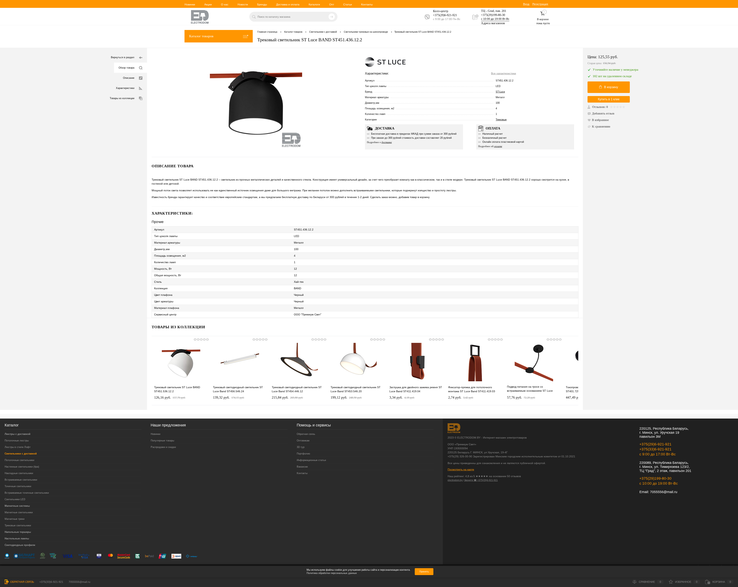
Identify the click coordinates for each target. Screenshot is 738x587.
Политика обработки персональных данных (332, 573)
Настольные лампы (17, 538)
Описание (128, 77)
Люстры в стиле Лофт (18, 447)
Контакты (367, 4)
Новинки (189, 4)
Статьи (347, 4)
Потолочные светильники (19, 460)
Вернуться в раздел (122, 57)
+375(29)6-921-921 (655, 444)
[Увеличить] (256, 102)
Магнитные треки (14, 518)
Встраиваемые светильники (21, 479)
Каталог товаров (201, 36)
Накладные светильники (19, 473)
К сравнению (601, 126)
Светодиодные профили (20, 545)
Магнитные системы (17, 505)
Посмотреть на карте (461, 469)
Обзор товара (126, 67)
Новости (243, 4)
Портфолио (303, 453)
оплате (498, 146)
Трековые (501, 119)
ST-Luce (500, 91)
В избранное (600, 120)
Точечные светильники (18, 486)
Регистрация (540, 4)
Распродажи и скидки (163, 447)
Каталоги (314, 4)
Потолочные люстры (17, 440)
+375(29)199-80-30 (493, 15)
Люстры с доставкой (17, 434)
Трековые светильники (18, 525)
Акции (208, 4)
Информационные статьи (311, 460)
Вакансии (302, 466)
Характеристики (125, 88)
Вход (526, 4)
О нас (224, 4)
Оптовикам (303, 440)
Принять (424, 571)
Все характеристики (503, 73)
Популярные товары (162, 440)
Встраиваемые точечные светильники (27, 492)
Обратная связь (306, 434)
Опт (331, 4)
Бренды (262, 4)
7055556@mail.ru (663, 492)
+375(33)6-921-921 (655, 449)
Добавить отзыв (603, 113)
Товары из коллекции (122, 98)
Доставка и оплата (287, 4)
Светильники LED (15, 499)
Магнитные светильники (19, 512)
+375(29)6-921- (442, 15)
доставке (386, 142)
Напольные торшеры (18, 532)
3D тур (300, 447)
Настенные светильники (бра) (22, 466)
